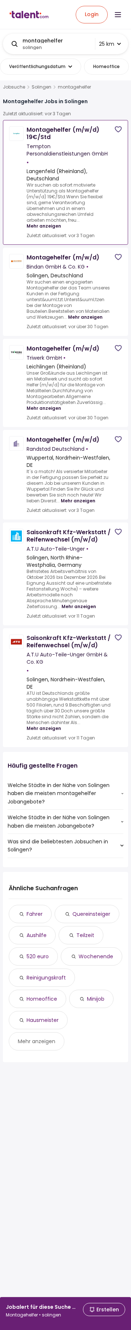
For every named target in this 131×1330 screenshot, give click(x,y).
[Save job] (118, 129)
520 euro (38, 956)
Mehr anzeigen (44, 226)
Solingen (41, 87)
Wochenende (96, 956)
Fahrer (35, 914)
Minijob (95, 999)
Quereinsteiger (91, 914)
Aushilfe (37, 935)
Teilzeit (85, 935)
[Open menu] (118, 14)
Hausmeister (43, 1020)
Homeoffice (42, 999)
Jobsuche (14, 87)
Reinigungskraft (46, 977)
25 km (106, 44)
